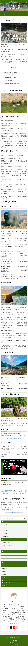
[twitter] (11, 627)
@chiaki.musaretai (5, 490)
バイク (23, 14)
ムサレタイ (14, 1)
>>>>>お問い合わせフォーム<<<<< (14, 512)
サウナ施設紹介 (6, 530)
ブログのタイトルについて (10, 77)
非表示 (15, 67)
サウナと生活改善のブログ (14, 642)
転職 (4, 557)
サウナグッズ (5, 524)
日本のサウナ (6, 533)
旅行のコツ (5, 568)
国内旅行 (5, 574)
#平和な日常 (4, 492)
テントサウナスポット (7, 545)
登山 (4, 577)
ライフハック (23, 12)
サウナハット (6, 527)
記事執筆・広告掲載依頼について (12, 83)
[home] (17, 627)
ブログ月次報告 (7, 583)
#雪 (21, 492)
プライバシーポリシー (17, 637)
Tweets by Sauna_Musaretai (14, 438)
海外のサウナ (6, 536)
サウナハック (4, 12)
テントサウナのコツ (7, 542)
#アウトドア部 (10, 492)
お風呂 (14, 14)
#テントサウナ (6, 493)
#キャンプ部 (17, 492)
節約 (4, 559)
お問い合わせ (6, 585)
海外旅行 (5, 571)
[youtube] (14, 627)
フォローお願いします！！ (10, 80)
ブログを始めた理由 (9, 74)
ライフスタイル (6, 554)
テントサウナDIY (6, 548)
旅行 (4, 14)
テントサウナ (13, 12)
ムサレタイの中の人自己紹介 (11, 72)
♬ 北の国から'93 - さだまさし (18, 493)
